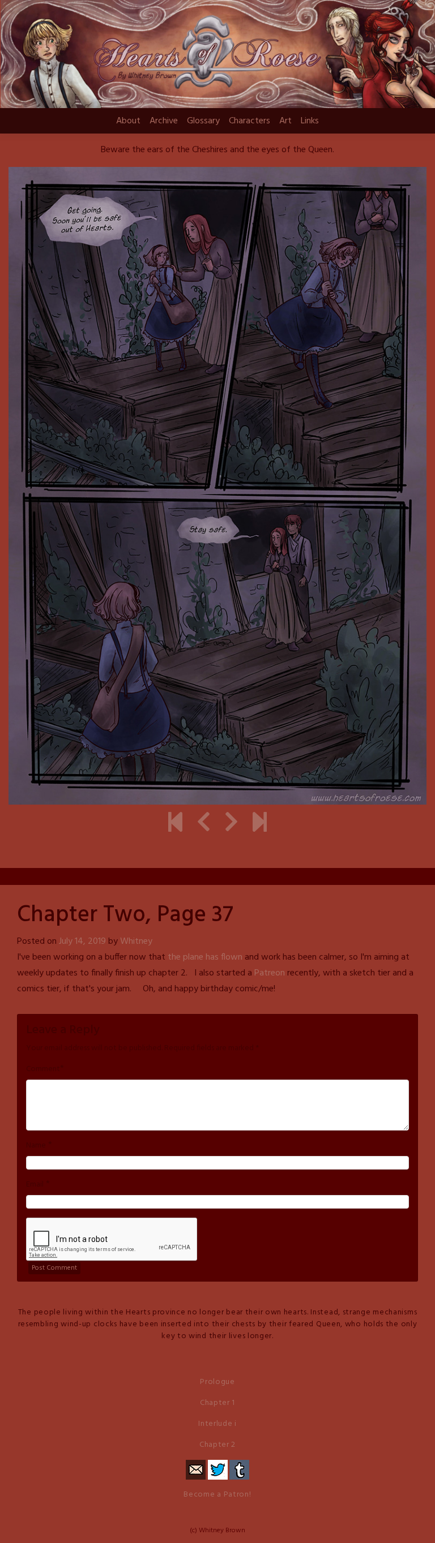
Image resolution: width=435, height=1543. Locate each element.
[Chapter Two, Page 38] (231, 823)
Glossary (203, 121)
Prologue (217, 1382)
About (128, 121)
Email (35, 1184)
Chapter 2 (217, 1444)
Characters (249, 121)
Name (36, 1145)
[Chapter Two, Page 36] (204, 823)
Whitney (136, 941)
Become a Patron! (217, 1494)
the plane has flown (205, 957)
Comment (43, 1069)
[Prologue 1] (175, 823)
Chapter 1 (217, 1402)
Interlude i (217, 1423)
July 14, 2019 (82, 941)
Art (285, 121)
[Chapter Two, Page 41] (260, 823)
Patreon (269, 973)
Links (310, 121)
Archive (164, 121)
